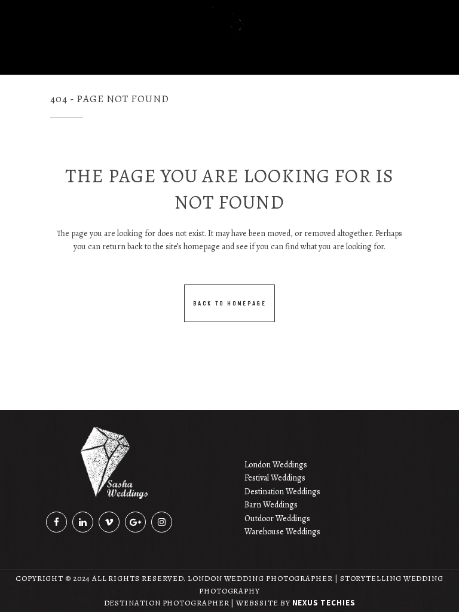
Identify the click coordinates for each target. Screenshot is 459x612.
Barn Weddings (271, 504)
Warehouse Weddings (282, 531)
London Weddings (275, 464)
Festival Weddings (274, 478)
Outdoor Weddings (277, 518)
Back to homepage (229, 303)
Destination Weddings (282, 491)
